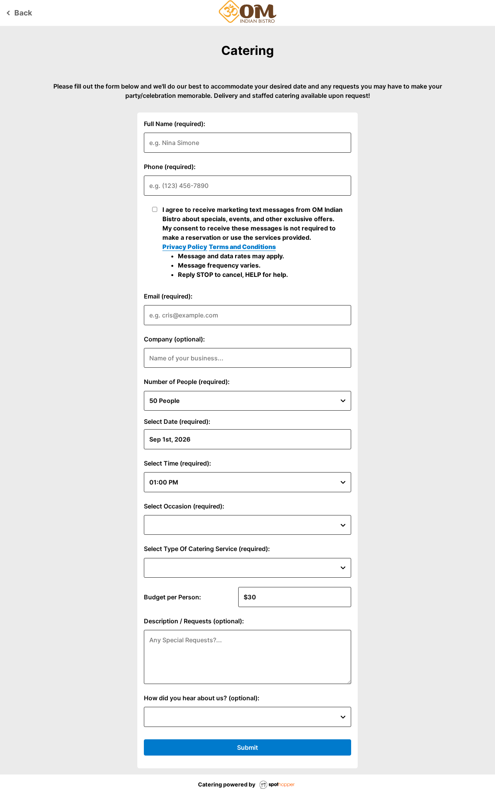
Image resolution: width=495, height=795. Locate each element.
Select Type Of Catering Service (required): (207, 549)
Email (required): (168, 296)
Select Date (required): (177, 421)
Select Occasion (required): (184, 506)
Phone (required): (170, 167)
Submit (247, 747)
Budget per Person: (172, 597)
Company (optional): (174, 339)
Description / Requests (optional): (194, 621)
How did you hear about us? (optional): (201, 698)
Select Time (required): (177, 463)
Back (18, 12)
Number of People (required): (187, 382)
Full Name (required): (174, 124)
